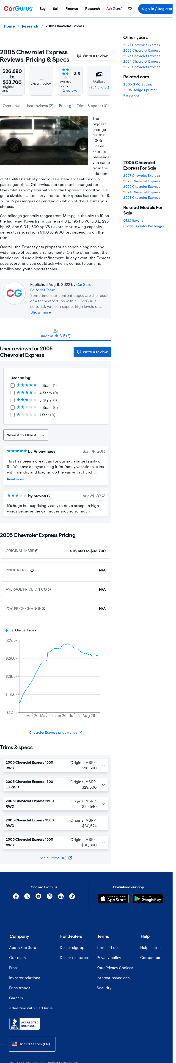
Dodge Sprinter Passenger (143, 226)
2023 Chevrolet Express (141, 67)
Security (104, 988)
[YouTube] (38, 898)
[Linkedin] (61, 898)
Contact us (150, 957)
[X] (27, 898)
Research (30, 26)
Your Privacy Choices (115, 967)
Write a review (95, 55)
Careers (16, 998)
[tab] (55, 333)
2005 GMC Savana (138, 84)
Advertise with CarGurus (31, 1008)
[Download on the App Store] (113, 899)
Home (9, 26)
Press (14, 967)
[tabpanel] (55, 432)
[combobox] (32, 1044)
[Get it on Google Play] (147, 899)
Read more (15, 479)
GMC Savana (133, 220)
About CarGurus (23, 947)
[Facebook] (16, 898)
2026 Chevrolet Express (141, 50)
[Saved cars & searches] (130, 8)
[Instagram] (49, 898)
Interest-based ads (113, 977)
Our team (17, 957)
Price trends (19, 988)
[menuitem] (42, 8)
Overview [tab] (11, 105)
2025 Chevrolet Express (141, 56)
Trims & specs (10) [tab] (93, 105)
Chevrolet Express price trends (53, 732)
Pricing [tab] (65, 105)
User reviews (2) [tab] (39, 105)
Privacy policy (109, 957)
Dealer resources (75, 957)
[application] (55, 673)
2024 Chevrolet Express (141, 61)
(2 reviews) (70, 90)
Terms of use (108, 947)
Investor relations (24, 977)
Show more (40, 312)
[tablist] (55, 105)
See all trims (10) (53, 858)
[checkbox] (13, 385)
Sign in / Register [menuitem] (157, 8)
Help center (150, 947)
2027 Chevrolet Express (141, 45)
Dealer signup (72, 947)
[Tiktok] (72, 898)
